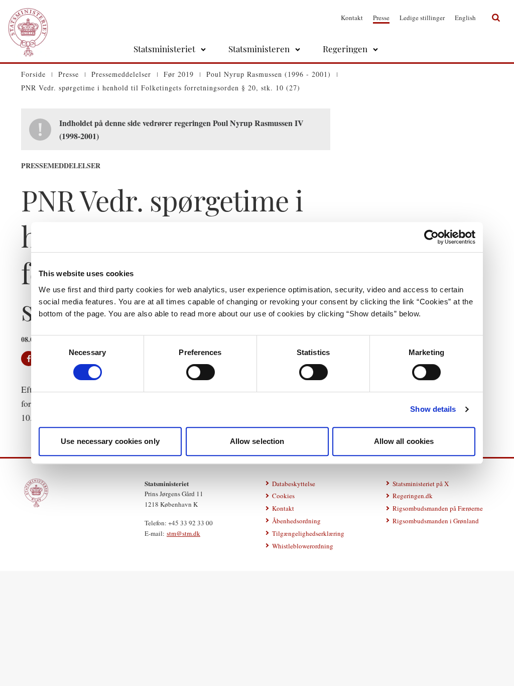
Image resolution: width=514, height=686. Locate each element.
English (465, 17)
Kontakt (352, 17)
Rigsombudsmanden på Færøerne (438, 508)
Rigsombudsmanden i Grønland (436, 520)
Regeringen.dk (413, 495)
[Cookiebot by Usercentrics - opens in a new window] (431, 237)
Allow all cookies (404, 441)
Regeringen (345, 48)
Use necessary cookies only (110, 441)
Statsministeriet (164, 48)
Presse (381, 17)
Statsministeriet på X (421, 483)
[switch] (200, 372)
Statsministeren (259, 48)
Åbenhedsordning (296, 520)
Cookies (283, 495)
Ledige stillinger (422, 17)
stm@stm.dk (183, 533)
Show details (433, 409)
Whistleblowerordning (302, 545)
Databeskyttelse (293, 483)
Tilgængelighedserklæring (308, 533)
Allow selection (257, 441)
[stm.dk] (36, 493)
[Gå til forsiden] (28, 17)
